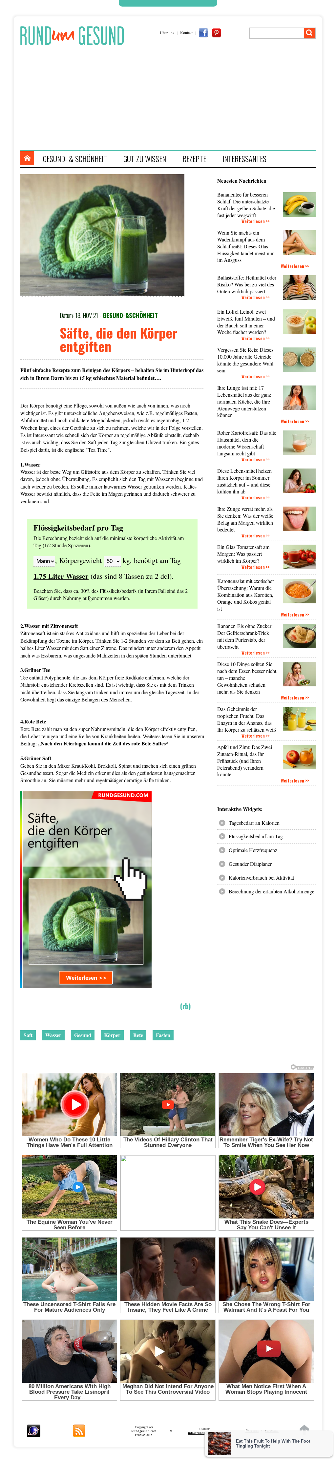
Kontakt (186, 32)
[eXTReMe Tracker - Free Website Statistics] (33, 1434)
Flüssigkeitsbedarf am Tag (256, 836)
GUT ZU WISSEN (144, 158)
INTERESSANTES (244, 158)
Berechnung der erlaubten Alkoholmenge (271, 891)
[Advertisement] (171, 97)
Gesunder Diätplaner (250, 863)
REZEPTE (194, 158)
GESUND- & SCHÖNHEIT (75, 158)
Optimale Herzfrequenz (253, 849)
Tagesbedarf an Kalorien (254, 822)
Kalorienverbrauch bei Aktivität (261, 877)
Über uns (167, 32)
